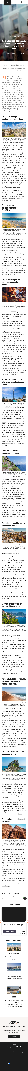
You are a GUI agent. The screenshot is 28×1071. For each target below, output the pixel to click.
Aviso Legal (8, 1058)
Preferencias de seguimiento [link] (13, 1061)
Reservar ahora (9, 931)
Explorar (21, 53)
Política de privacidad (13, 1060)
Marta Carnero (11, 53)
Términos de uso (16, 1058)
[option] (14, 32)
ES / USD (24, 2)
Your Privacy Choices (14, 1063)
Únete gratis (14, 1036)
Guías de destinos (14, 953)
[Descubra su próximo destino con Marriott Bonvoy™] (7, 2)
